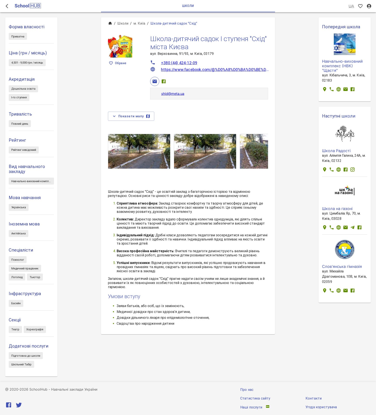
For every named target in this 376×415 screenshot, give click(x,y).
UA (351, 6)
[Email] (154, 81)
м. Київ (139, 23)
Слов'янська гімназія (342, 266)
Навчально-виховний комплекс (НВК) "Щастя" (342, 66)
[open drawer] (7, 6)
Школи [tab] (188, 6)
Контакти (314, 398)
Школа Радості (336, 150)
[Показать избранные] (360, 6)
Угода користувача (321, 407)
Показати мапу (131, 116)
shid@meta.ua (172, 93)
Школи (122, 23)
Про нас (246, 390)
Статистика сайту (255, 398)
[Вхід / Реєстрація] (369, 6)
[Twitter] (18, 406)
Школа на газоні (337, 208)
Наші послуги (251, 407)
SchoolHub (38, 389)
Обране (120, 63)
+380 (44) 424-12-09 (179, 62)
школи (348, 116)
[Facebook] (163, 81)
